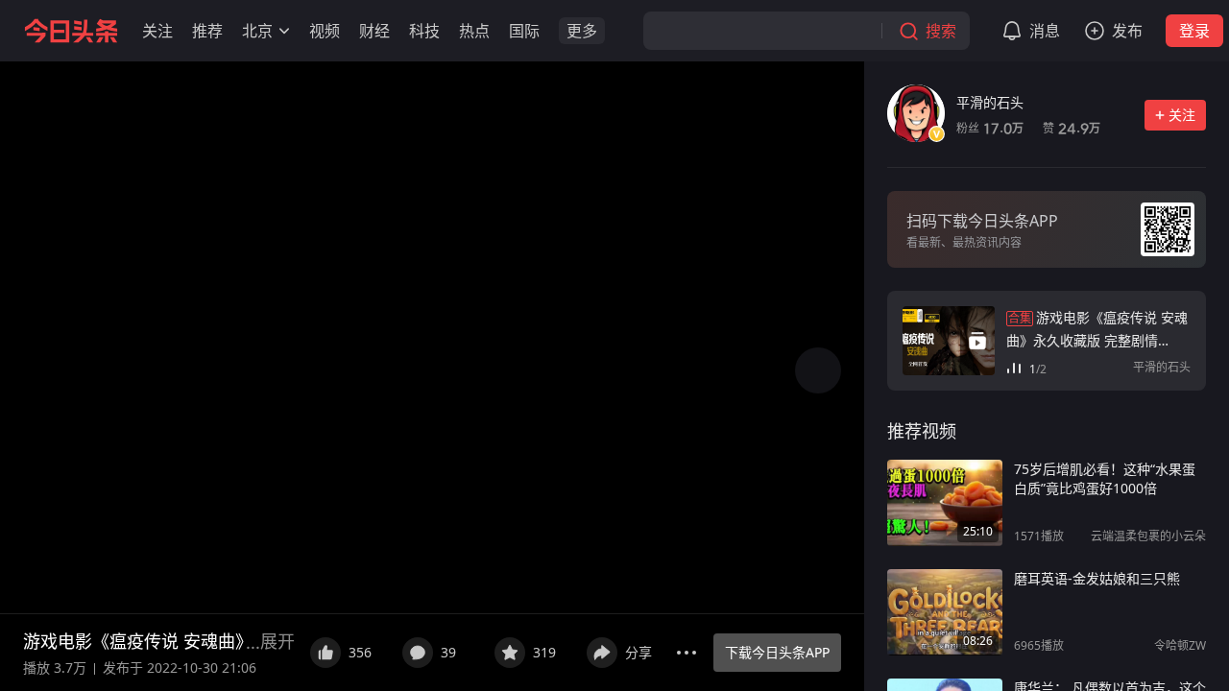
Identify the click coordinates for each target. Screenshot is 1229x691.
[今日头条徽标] (71, 30)
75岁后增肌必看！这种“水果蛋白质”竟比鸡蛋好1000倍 (1104, 478)
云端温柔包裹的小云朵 (1148, 536)
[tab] (921, 431)
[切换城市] (284, 30)
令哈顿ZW (1180, 645)
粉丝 (990, 128)
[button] (157, 30)
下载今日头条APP (777, 652)
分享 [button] (638, 652)
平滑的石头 (990, 102)
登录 (1194, 30)
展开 (277, 641)
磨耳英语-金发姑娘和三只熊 (1097, 578)
